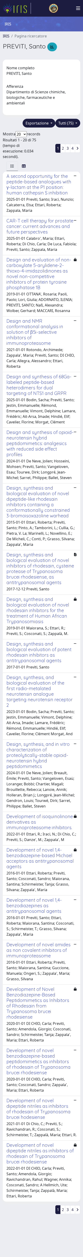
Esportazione (38, 123)
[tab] (12, 166)
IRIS (6, 36)
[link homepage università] (53, 8)
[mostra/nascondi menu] (78, 8)
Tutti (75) (66, 123)
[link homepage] (17, 8)
